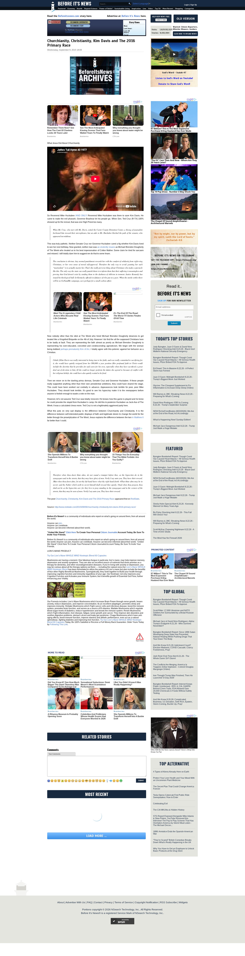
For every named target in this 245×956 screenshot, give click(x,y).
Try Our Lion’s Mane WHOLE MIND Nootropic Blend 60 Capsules (76, 556)
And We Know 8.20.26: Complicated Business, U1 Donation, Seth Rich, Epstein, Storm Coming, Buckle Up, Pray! (172, 701)
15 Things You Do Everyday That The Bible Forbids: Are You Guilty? (125, 457)
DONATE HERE (161, 20)
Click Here (71, 532)
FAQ (89, 902)
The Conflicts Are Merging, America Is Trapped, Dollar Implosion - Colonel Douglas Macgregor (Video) (173, 667)
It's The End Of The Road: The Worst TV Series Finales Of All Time (127, 315)
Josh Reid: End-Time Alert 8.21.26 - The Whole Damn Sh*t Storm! (171, 657)
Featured (61, 9)
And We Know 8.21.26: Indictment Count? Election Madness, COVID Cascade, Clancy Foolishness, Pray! (173, 647)
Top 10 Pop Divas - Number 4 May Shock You (173, 191)
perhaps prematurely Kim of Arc (75, 349)
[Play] (174, 54)
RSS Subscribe (168, 902)
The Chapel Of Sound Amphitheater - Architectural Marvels (169, 222)
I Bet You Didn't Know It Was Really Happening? (127, 683)
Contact (98, 902)
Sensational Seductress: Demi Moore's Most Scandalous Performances (95, 684)
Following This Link (59, 624)
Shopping (179, 9)
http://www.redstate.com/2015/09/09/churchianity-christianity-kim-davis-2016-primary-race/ (95, 507)
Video (150, 9)
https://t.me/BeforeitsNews (164, 269)
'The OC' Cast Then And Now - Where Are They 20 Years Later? (174, 161)
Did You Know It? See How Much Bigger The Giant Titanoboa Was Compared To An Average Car (63, 684)
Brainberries (57, 322)
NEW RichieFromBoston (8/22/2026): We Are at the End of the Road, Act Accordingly (173, 412)
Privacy (108, 902)
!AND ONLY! (81, 215)
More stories (84, 32)
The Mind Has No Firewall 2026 (167, 538)
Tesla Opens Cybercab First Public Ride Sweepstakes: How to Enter (171, 796)
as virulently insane (106, 247)
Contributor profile (71, 32)
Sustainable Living (122, 9)
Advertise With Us (75, 902)
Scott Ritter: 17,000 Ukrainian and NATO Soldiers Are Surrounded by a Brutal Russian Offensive (173, 612)
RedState (135, 499)
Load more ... (96, 836)
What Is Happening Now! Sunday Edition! (172, 420)
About (60, 902)
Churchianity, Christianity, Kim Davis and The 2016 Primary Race (85, 499)
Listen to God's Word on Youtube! (174, 78)
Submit (174, 323)
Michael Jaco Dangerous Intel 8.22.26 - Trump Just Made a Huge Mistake (174, 427)
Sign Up (193, 5)
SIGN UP (161, 300)
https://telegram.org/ (186, 260)
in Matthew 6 (138, 417)
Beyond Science (90, 9)
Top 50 (158, 9)
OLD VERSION (186, 18)
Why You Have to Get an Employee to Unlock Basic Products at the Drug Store (173, 849)
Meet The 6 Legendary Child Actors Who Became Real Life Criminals (67, 315)
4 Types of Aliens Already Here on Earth (171, 772)
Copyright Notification (146, 902)
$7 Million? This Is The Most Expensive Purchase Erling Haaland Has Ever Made (171, 129)
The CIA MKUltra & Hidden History (168, 810)
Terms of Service (123, 902)
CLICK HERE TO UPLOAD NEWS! (185, 34)
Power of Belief (105, 9)
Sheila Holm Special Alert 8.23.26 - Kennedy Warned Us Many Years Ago (173, 505)
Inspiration (136, 9)
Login (186, 5)
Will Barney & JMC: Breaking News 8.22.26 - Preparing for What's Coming (173, 395)
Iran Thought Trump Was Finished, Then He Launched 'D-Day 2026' (173, 676)
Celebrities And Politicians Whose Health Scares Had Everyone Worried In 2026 (93, 716)
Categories (189, 9)
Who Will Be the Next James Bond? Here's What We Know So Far (173, 751)
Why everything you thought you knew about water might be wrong (95, 457)
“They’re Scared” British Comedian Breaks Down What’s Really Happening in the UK (172, 841)
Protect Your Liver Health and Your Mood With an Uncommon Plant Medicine (174, 779)
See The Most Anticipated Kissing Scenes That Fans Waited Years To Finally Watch (96, 317)
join (60, 523)
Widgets (183, 902)
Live (144, 9)
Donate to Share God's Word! (174, 83)
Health (79, 9)
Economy (71, 9)
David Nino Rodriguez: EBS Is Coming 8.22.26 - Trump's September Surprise (170, 403)
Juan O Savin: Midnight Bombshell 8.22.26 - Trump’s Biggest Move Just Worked (173, 378)
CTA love (83, 463)
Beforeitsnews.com (68, 16)
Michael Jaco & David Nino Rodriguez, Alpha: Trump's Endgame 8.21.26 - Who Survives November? (173, 623)
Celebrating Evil (160, 803)
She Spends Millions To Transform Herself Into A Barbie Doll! (63, 457)
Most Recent (168, 9)
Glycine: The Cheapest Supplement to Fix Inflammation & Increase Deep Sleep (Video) (173, 386)
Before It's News (74, 3)
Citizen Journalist (109, 532)
